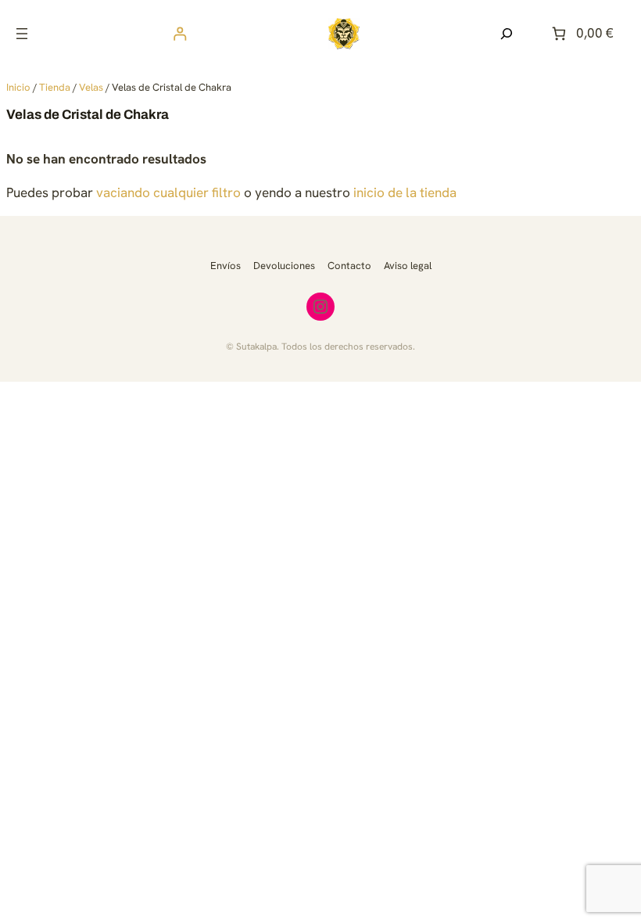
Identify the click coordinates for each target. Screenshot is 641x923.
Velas (91, 87)
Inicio (18, 87)
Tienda (54, 87)
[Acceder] (180, 33)
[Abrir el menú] (22, 33)
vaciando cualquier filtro (168, 192)
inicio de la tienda (405, 192)
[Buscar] (506, 33)
